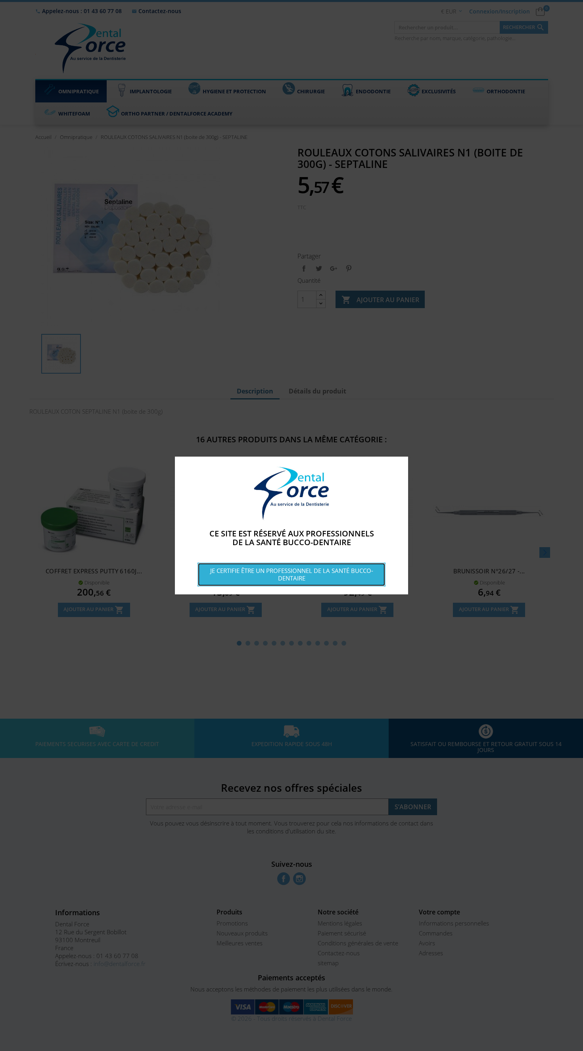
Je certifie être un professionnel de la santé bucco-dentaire (291, 574)
